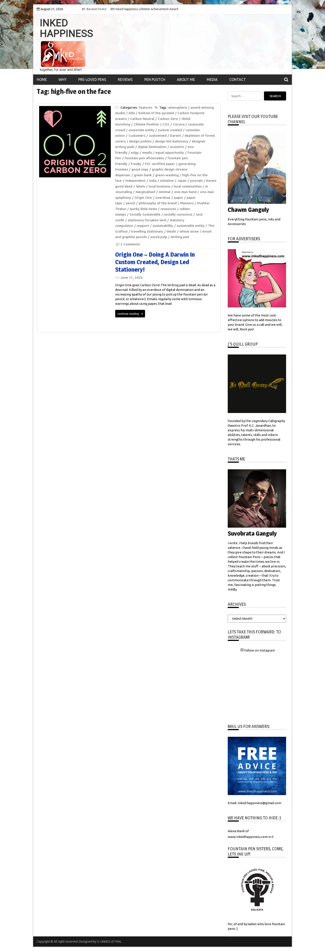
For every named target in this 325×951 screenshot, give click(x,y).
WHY (63, 79)
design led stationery (171, 141)
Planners (187, 203)
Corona (179, 124)
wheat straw (189, 231)
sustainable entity (191, 225)
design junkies (140, 141)
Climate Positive (146, 124)
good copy (140, 169)
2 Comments (130, 244)
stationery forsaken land (147, 220)
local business (159, 186)
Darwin (175, 135)
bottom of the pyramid (156, 113)
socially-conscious (178, 214)
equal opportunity (169, 152)
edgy (135, 152)
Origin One (143, 197)
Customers (136, 135)
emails (147, 152)
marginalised (145, 192)
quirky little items (143, 209)
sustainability (163, 225)
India (153, 180)
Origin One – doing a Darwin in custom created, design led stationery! (155, 262)
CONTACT (237, 79)
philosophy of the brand (158, 203)
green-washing (167, 175)
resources (168, 209)
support (143, 225)
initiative (167, 180)
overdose (162, 197)
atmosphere (177, 107)
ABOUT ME (186, 79)
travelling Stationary (147, 231)
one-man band (185, 192)
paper (178, 197)
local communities (188, 186)
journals (196, 180)
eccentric (177, 147)
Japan (182, 180)
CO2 (165, 124)
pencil (130, 203)
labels (140, 186)
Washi (171, 231)
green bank (143, 175)
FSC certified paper (160, 164)
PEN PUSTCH (154, 79)
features (145, 107)
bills (132, 113)
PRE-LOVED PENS (92, 79)
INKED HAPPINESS (66, 28)
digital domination (152, 147)
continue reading (128, 313)
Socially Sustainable (145, 214)
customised (157, 135)
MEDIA (212, 79)
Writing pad (180, 237)
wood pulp (158, 237)
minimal (164, 192)
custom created (170, 130)
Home (42, 79)
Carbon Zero (168, 119)
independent (135, 180)
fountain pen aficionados (144, 158)
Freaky (136, 164)
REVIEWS (125, 79)
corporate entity (141, 130)
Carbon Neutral (142, 119)
